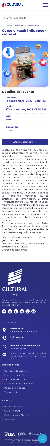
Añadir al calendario (23, 142)
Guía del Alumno (12, 411)
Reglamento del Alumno (16, 415)
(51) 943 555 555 (18, 348)
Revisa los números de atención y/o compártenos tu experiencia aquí (28, 356)
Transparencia (11, 392)
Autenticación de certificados (18, 383)
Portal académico (13, 406)
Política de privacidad (14, 388)
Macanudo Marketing (32, 443)
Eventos (9, 26)
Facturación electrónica (15, 379)
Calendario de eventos (15, 371)
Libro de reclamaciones (15, 375)
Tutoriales (9, 419)
